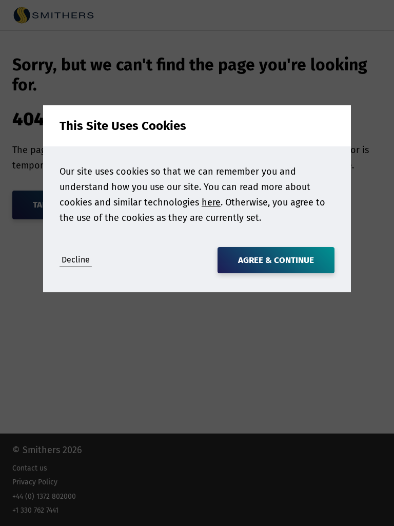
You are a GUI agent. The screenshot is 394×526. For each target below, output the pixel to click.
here (211, 202)
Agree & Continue (276, 260)
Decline (76, 260)
